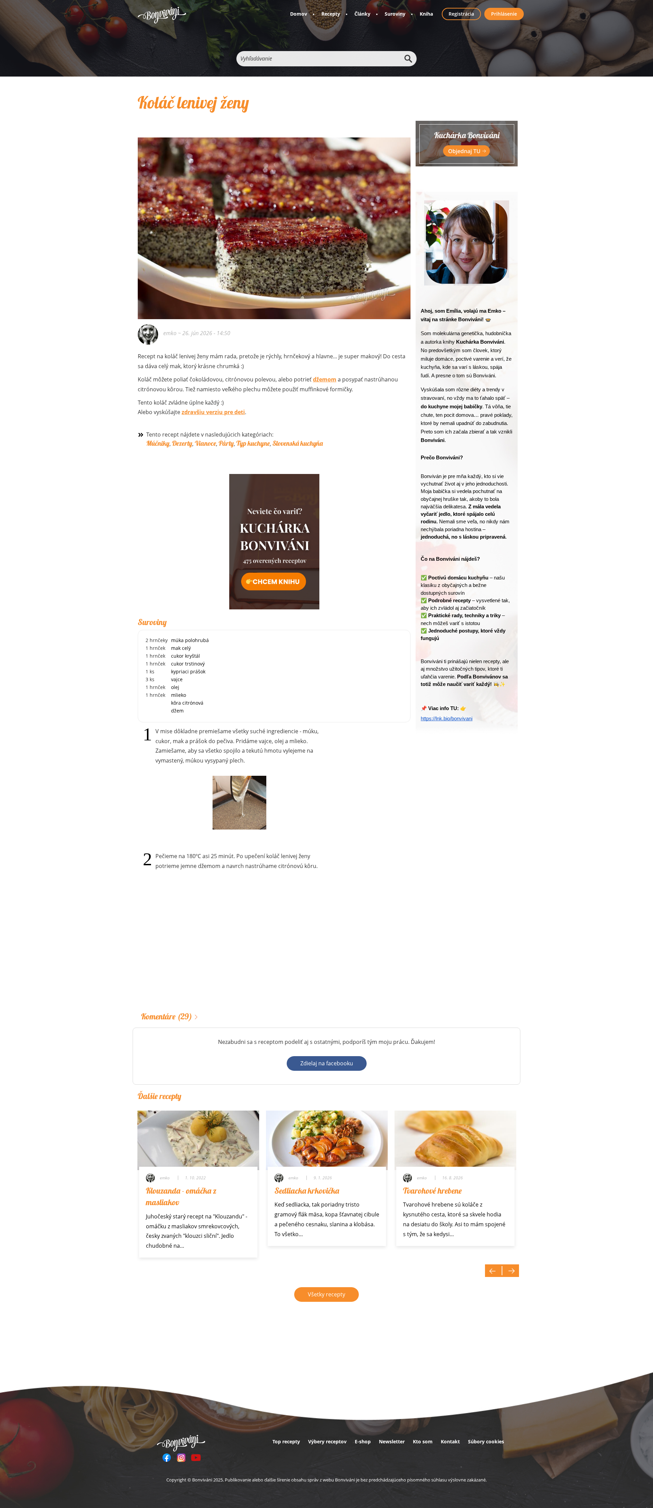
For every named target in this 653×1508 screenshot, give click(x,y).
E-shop (363, 1441)
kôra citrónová (187, 703)
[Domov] (162, 15)
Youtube (196, 1457)
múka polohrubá (190, 640)
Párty (226, 443)
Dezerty (182, 443)
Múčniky (157, 443)
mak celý (181, 648)
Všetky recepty (326, 1294)
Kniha (426, 14)
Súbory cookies (486, 1441)
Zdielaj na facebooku (326, 1063)
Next (510, 1270)
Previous (493, 1270)
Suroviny (395, 14)
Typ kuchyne (253, 443)
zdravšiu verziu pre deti (213, 412)
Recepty (330, 14)
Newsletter (392, 1441)
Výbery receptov (327, 1441)
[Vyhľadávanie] (408, 58)
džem (177, 710)
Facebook (166, 1457)
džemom (324, 379)
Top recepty (286, 1441)
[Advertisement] (274, 952)
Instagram (181, 1457)
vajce (177, 679)
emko (170, 333)
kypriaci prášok (188, 671)
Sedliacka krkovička (306, 1190)
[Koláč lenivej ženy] (274, 218)
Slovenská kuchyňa (297, 443)
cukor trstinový (188, 663)
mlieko (178, 695)
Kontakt (450, 1441)
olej (175, 687)
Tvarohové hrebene (432, 1190)
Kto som (423, 1441)
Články (362, 14)
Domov (298, 14)
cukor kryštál (185, 656)
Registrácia (461, 14)
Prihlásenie (504, 14)
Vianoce (205, 443)
